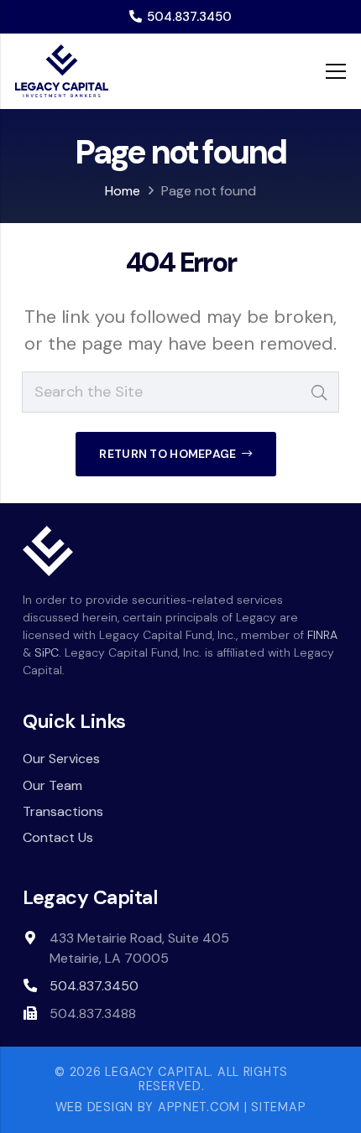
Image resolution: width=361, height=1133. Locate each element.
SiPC (46, 652)
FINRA (322, 634)
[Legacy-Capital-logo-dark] (61, 71)
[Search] (318, 392)
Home (122, 191)
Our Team (52, 785)
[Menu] (336, 71)
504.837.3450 (94, 986)
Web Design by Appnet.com (147, 1107)
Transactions (63, 811)
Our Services (61, 758)
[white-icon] (48, 551)
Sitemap (278, 1107)
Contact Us (58, 837)
